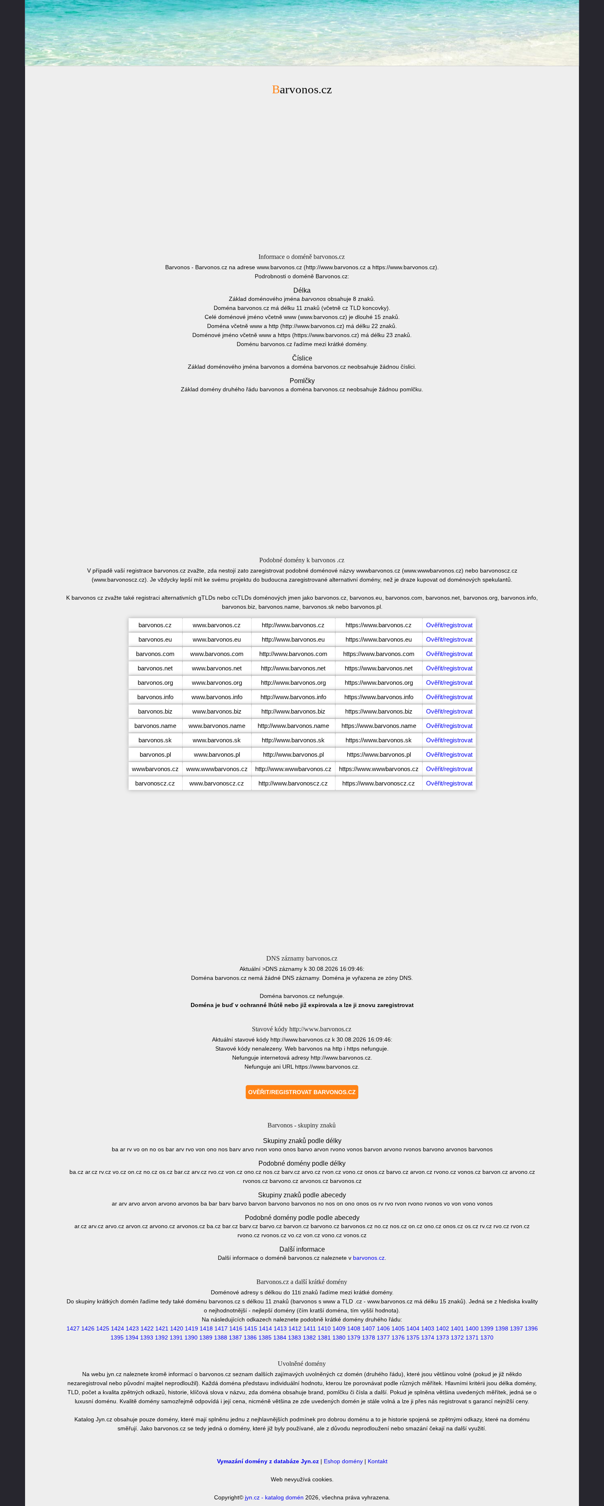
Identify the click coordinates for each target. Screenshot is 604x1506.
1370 (486, 1337)
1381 (324, 1337)
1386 (250, 1337)
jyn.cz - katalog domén (274, 1497)
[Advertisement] (302, 173)
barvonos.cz (369, 1257)
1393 (146, 1337)
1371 (472, 1337)
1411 (309, 1328)
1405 (398, 1328)
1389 (205, 1337)
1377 (383, 1337)
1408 (353, 1328)
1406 (383, 1328)
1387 (235, 1337)
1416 (235, 1328)
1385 (265, 1337)
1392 (161, 1337)
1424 (117, 1328)
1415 (250, 1328)
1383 (294, 1337)
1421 (161, 1328)
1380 (339, 1337)
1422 (147, 1328)
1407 (368, 1328)
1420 (176, 1328)
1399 (486, 1328)
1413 (280, 1328)
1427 (73, 1328)
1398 (501, 1328)
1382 (309, 1337)
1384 (279, 1337)
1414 (265, 1328)
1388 (220, 1337)
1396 (531, 1328)
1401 (457, 1328)
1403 (427, 1328)
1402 (442, 1328)
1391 (176, 1337)
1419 (191, 1328)
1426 (88, 1328)
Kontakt (377, 1461)
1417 (221, 1328)
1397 (516, 1328)
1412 (295, 1328)
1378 (368, 1337)
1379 (353, 1337)
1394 (131, 1337)
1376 (398, 1337)
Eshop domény (343, 1461)
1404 (413, 1328)
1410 (324, 1328)
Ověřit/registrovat (449, 624)
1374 (427, 1337)
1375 (413, 1337)
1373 (442, 1337)
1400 (472, 1328)
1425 (102, 1328)
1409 (339, 1328)
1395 (117, 1337)
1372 (457, 1337)
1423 (132, 1328)
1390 (191, 1337)
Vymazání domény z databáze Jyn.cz (268, 1461)
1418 (206, 1328)
